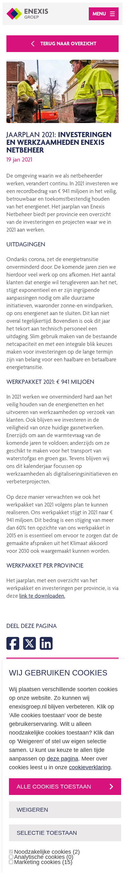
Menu (99, 14)
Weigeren (32, 810)
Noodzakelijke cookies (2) (47, 851)
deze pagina (62, 758)
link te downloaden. (42, 595)
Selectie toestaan (47, 833)
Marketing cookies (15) (43, 862)
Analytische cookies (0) (43, 857)
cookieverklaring (90, 767)
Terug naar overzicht (68, 43)
